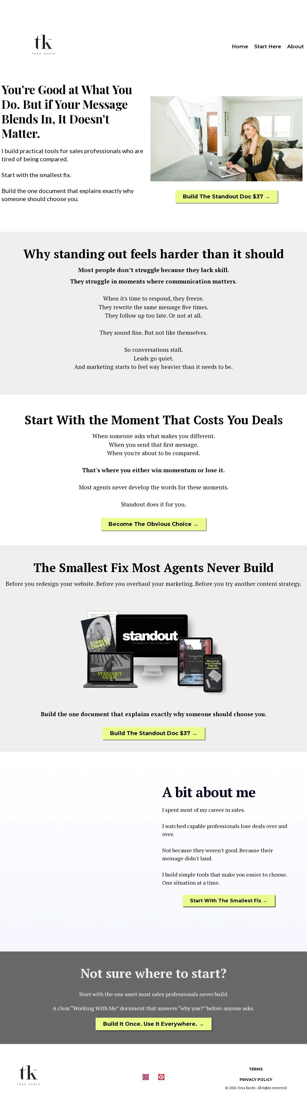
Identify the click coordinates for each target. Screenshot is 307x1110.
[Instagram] (146, 1077)
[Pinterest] (161, 1077)
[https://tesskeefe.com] (43, 46)
